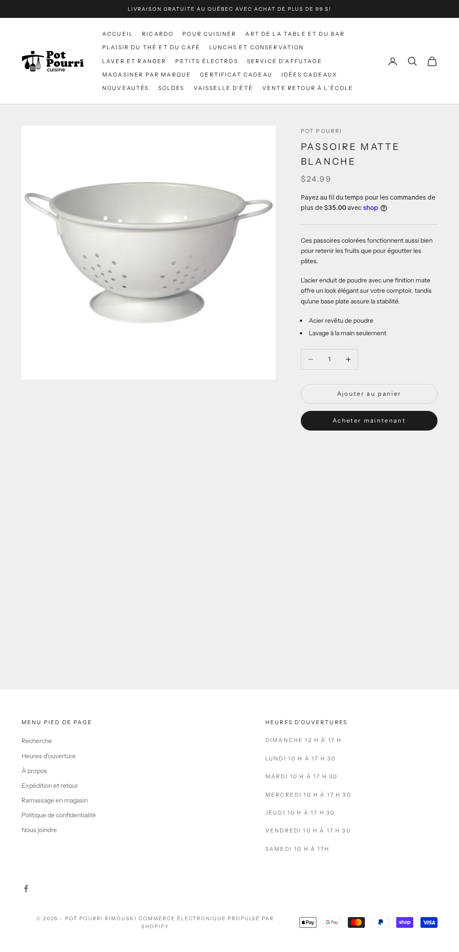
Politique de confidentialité (59, 815)
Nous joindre (39, 830)
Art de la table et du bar (295, 33)
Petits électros (206, 61)
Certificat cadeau (236, 74)
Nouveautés (125, 88)
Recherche (37, 741)
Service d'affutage (284, 61)
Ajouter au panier (369, 393)
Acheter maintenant (369, 420)
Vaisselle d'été (223, 88)
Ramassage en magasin (55, 800)
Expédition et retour (50, 785)
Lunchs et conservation (256, 47)
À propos (34, 771)
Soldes (171, 88)
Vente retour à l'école (308, 88)
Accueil (117, 33)
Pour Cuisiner (209, 33)
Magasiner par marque (146, 74)
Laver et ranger (134, 61)
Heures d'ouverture (49, 756)
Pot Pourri (321, 131)
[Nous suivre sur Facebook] (26, 888)
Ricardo (157, 33)
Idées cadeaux (309, 74)
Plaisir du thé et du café (151, 47)
